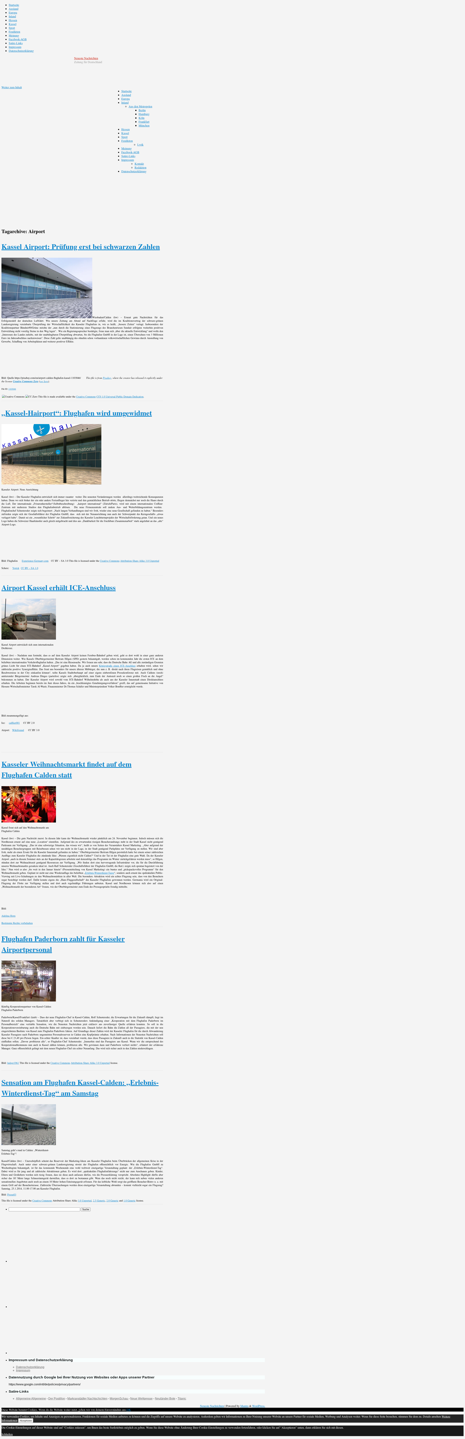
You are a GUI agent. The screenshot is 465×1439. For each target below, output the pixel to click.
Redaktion (140, 167)
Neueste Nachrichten (86, 58)
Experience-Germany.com (35, 560)
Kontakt (139, 163)
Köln (141, 118)
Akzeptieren (26, 1420)
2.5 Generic (99, 1200)
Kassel (12, 24)
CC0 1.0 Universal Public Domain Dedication (119, 396)
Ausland (13, 9)
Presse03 (11, 1194)
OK (129, 1410)
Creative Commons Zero (25, 381)
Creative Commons (86, 396)
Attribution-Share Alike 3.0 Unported (139, 560)
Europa (13, 12)
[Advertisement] (133, 198)
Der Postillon (56, 1398)
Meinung (14, 35)
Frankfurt (144, 121)
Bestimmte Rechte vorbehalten (17, 923)
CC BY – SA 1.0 (29, 568)
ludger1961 (13, 1063)
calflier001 (14, 723)
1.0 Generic (130, 1200)
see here (44, 381)
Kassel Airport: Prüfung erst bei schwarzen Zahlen (80, 246)
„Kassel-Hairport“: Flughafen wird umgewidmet (76, 412)
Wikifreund (18, 730)
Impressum (15, 47)
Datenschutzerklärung (21, 51)
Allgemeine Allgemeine (31, 1398)
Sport (12, 28)
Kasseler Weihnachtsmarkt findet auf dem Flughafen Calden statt (66, 769)
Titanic (182, 1398)
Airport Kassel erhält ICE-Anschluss (58, 587)
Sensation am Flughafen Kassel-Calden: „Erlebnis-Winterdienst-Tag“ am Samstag (80, 1087)
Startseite (14, 5)
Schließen (7, 1434)
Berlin (142, 110)
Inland (12, 16)
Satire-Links (16, 43)
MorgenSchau (119, 1398)
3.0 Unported (85, 1200)
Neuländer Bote (165, 1398)
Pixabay (107, 378)
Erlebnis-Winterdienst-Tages (99, 873)
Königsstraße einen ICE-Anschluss (117, 665)
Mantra (244, 1406)
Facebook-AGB (18, 39)
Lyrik (140, 144)
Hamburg (144, 114)
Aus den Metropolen (140, 106)
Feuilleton (14, 31)
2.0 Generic (112, 1200)
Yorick (15, 568)
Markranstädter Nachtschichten (87, 1398)
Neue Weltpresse (141, 1398)
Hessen (13, 20)
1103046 (12, 389)
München (144, 125)
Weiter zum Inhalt (11, 87)
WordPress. (258, 1406)
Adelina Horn (8, 915)
